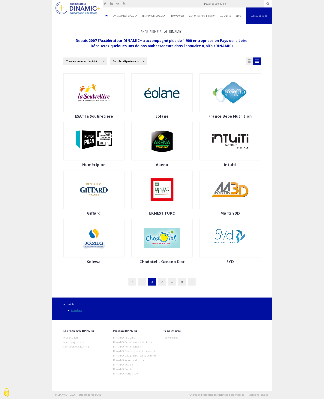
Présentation (70, 337)
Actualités (225, 15)
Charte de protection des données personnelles (216, 394)
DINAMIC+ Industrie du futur (128, 360)
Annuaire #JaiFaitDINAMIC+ (202, 15)
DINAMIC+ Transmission (126, 373)
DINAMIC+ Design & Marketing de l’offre (135, 355)
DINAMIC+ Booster (123, 369)
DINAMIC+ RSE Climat (124, 337)
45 (182, 281)
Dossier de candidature (215, 4)
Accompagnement (73, 342)
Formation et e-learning (76, 346)
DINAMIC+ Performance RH (128, 346)
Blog (238, 15)
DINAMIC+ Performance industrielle (133, 342)
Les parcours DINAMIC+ (153, 15)
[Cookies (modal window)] (6, 392)
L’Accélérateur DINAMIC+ (125, 15)
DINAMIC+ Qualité (123, 364)
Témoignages (177, 15)
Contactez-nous (258, 15)
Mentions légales (258, 394)
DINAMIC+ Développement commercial (135, 351)
